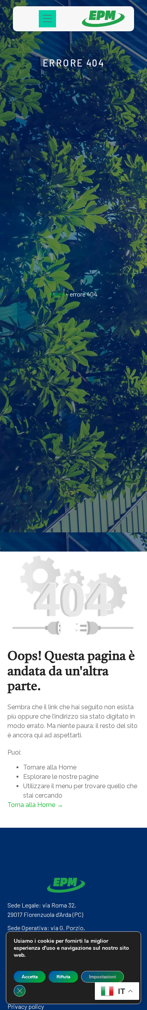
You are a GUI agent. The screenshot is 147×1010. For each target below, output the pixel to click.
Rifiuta (63, 977)
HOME (57, 294)
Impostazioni (102, 977)
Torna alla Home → (35, 805)
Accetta (30, 977)
